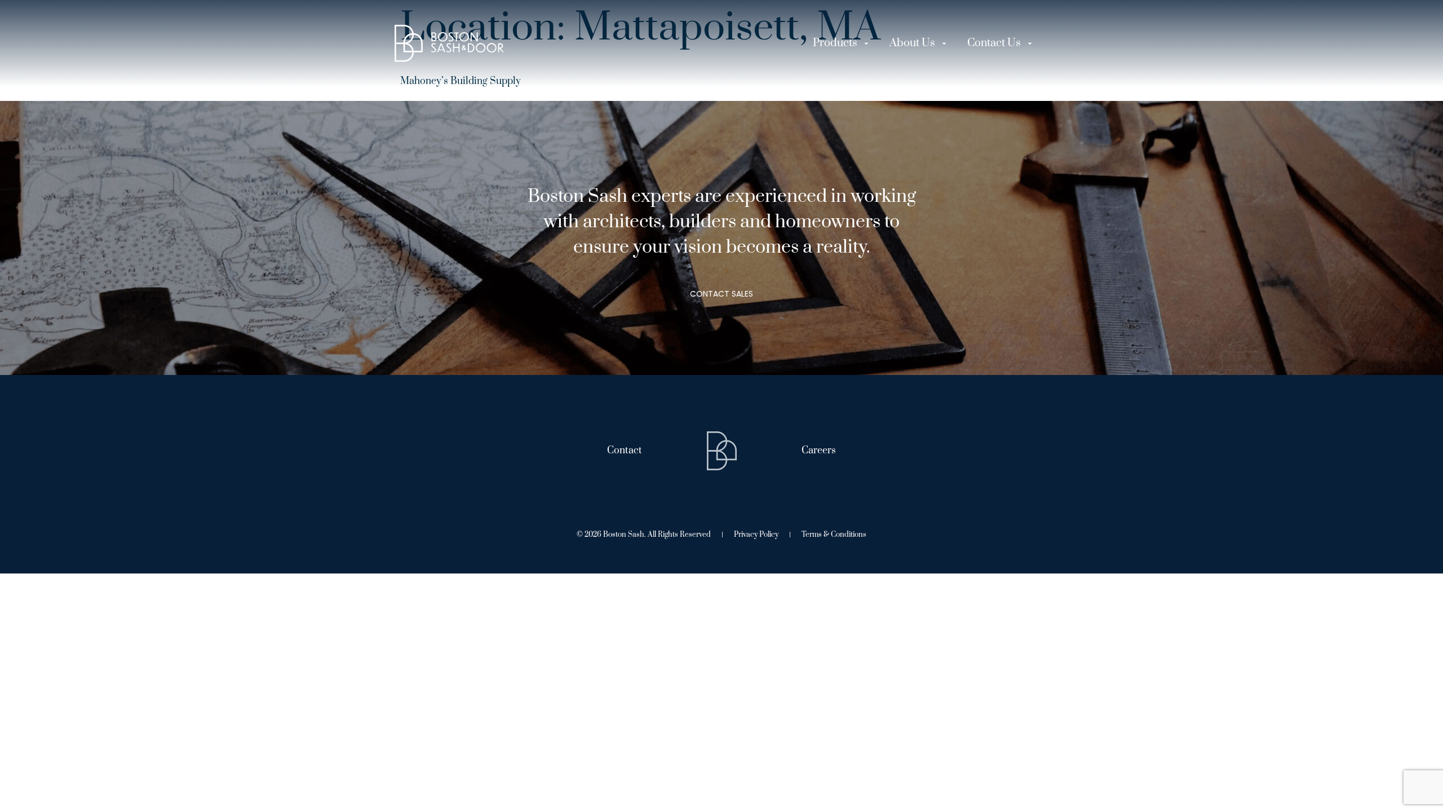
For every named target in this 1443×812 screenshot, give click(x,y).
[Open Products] (866, 43)
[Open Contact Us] (1030, 43)
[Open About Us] (944, 43)
